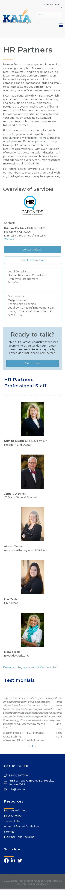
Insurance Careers (15, 808)
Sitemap (9, 829)
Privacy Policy (12, 813)
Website (9, 239)
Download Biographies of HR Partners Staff (30, 667)
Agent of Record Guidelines (21, 824)
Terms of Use (12, 818)
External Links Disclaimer (19, 834)
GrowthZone (42, 881)
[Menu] (61, 25)
